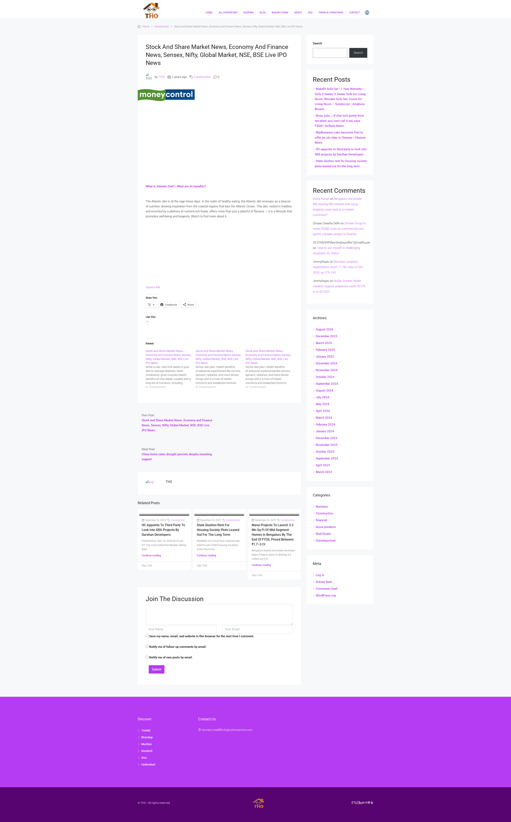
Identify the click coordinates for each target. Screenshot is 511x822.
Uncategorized (325, 540)
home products (326, 527)
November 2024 (327, 370)
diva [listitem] (144, 757)
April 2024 (323, 411)
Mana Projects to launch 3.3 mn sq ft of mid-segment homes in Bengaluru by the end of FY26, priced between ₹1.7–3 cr (273, 534)
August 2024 (324, 390)
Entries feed (324, 582)
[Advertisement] (219, 137)
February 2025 (325, 350)
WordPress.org (326, 595)
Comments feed (326, 588)
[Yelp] (371, 802)
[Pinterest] (369, 802)
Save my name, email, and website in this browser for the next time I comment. (201, 636)
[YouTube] (366, 802)
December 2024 (326, 363)
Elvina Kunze (321, 199)
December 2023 (326, 438)
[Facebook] (352, 802)
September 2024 (327, 384)
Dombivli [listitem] (147, 750)
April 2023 (323, 465)
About (298, 12)
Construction (161, 26)
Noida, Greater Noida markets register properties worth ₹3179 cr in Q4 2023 (339, 286)
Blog (263, 12)
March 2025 (324, 343)
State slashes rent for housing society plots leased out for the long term (218, 530)
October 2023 (325, 451)
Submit (156, 669)
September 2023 (327, 458)
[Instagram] (358, 802)
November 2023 (327, 445)
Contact (354, 12)
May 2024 (322, 404)
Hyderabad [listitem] (148, 764)
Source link (153, 287)
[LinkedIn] (360, 802)
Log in (320, 575)
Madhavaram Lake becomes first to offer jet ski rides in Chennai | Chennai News (340, 137)
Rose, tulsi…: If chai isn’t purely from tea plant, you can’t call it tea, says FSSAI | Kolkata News (339, 121)
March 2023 (324, 472)
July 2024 (322, 397)
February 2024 (325, 424)
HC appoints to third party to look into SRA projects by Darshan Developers (163, 530)
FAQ (310, 12)
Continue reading (151, 555)
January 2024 (325, 431)
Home (209, 12)
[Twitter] (355, 802)
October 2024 (325, 377)
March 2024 (324, 417)
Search (317, 43)
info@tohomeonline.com (237, 730)
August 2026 (324, 329)
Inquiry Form (280, 12)
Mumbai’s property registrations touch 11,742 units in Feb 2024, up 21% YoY (337, 267)
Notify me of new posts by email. (171, 657)
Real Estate (323, 534)
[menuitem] (367, 12)
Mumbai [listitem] (146, 744)
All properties (228, 12)
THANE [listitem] (146, 730)
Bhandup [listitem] (147, 737)
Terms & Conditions (330, 12)
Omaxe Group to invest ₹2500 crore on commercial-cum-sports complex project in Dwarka (339, 229)
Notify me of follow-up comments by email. (177, 647)
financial (321, 520)
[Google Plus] (363, 802)
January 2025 (325, 356)
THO (162, 77)
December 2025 (326, 336)
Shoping (248, 12)
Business (322, 506)
